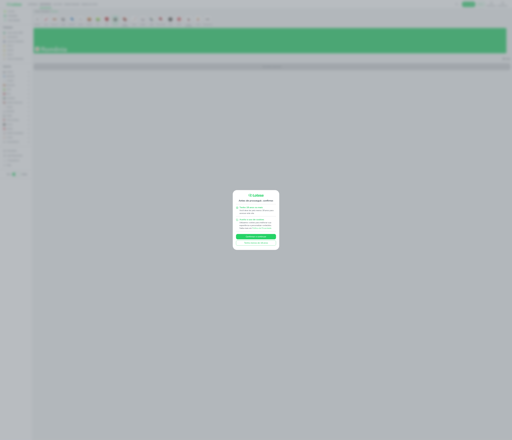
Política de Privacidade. (262, 228)
